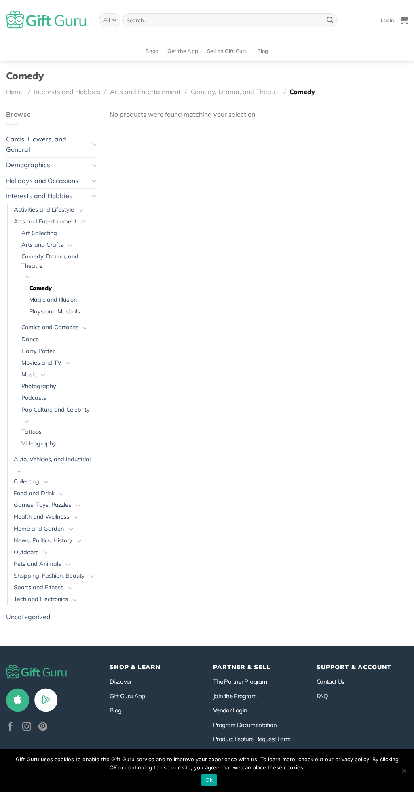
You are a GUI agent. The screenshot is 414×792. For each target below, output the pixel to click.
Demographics (28, 165)
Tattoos (31, 431)
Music (28, 374)
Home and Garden (39, 528)
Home (15, 92)
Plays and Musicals (54, 311)
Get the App (182, 51)
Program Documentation (245, 725)
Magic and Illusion (53, 299)
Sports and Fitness (38, 587)
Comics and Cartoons (49, 327)
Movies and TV (41, 362)
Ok (209, 780)
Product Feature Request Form (251, 739)
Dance (30, 339)
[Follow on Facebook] (10, 727)
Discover (120, 681)
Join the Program (234, 696)
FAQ (322, 696)
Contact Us (330, 681)
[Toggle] (94, 144)
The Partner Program (240, 681)
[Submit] (330, 20)
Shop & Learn (135, 667)
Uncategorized (28, 617)
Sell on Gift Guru (227, 51)
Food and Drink (34, 493)
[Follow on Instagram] (26, 727)
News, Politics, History (43, 540)
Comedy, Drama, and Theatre (235, 92)
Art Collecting (39, 233)
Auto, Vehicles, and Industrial (52, 459)
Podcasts (33, 397)
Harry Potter (38, 351)
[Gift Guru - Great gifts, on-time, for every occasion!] (46, 20)
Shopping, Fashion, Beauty (49, 575)
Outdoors (26, 552)
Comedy (40, 288)
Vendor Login (230, 710)
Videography (38, 443)
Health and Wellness (41, 516)
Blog (262, 51)
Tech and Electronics (41, 599)
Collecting (26, 481)
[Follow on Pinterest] (42, 727)
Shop (152, 51)
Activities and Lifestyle (44, 209)
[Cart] (404, 20)
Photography (38, 386)
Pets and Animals (37, 563)
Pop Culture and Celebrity (55, 409)
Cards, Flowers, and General (36, 144)
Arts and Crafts (42, 244)
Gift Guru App (127, 696)
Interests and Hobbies (67, 92)
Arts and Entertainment (145, 92)
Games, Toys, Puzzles (42, 504)
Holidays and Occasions (42, 180)
